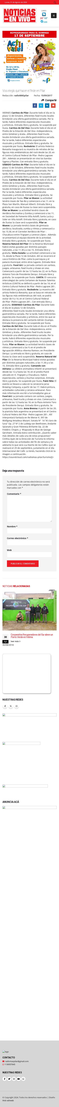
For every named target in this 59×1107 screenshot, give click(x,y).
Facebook (35, 105)
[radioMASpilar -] (19, 16)
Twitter (41, 105)
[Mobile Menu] (54, 15)
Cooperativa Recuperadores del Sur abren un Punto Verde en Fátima (32, 636)
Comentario (14, 493)
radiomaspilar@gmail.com (17, 1061)
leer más (15, 641)
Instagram (16, 706)
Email (53, 105)
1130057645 (9, 1064)
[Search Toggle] (55, 2)
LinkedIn (47, 105)
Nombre (12, 526)
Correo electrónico (17, 538)
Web (9, 550)
